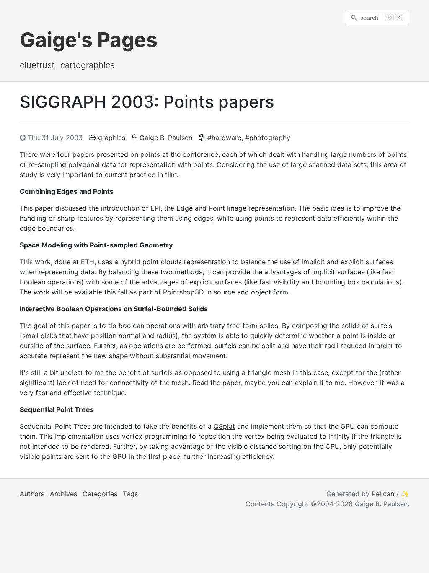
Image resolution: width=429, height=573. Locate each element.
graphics (111, 137)
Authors (32, 494)
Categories (100, 494)
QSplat (224, 426)
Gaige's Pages (89, 39)
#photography (267, 137)
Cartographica (87, 65)
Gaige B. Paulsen (166, 137)
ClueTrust (37, 65)
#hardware (224, 137)
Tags (130, 494)
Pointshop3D (183, 292)
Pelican (383, 494)
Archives (63, 494)
